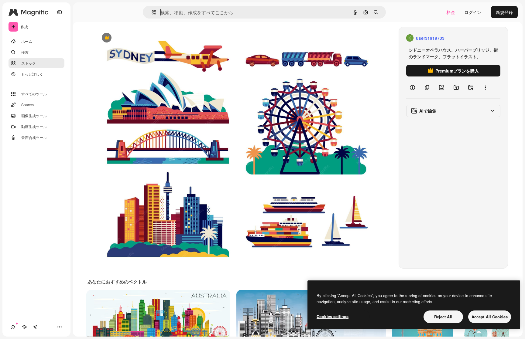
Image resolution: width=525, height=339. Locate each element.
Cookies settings (332, 316)
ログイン (472, 12)
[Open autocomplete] (151, 12)
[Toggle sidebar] (59, 12)
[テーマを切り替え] (35, 327)
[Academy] (24, 327)
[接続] (13, 327)
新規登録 (504, 12)
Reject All (443, 317)
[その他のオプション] (485, 87)
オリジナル (137, 38)
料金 (451, 12)
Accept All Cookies (490, 317)
